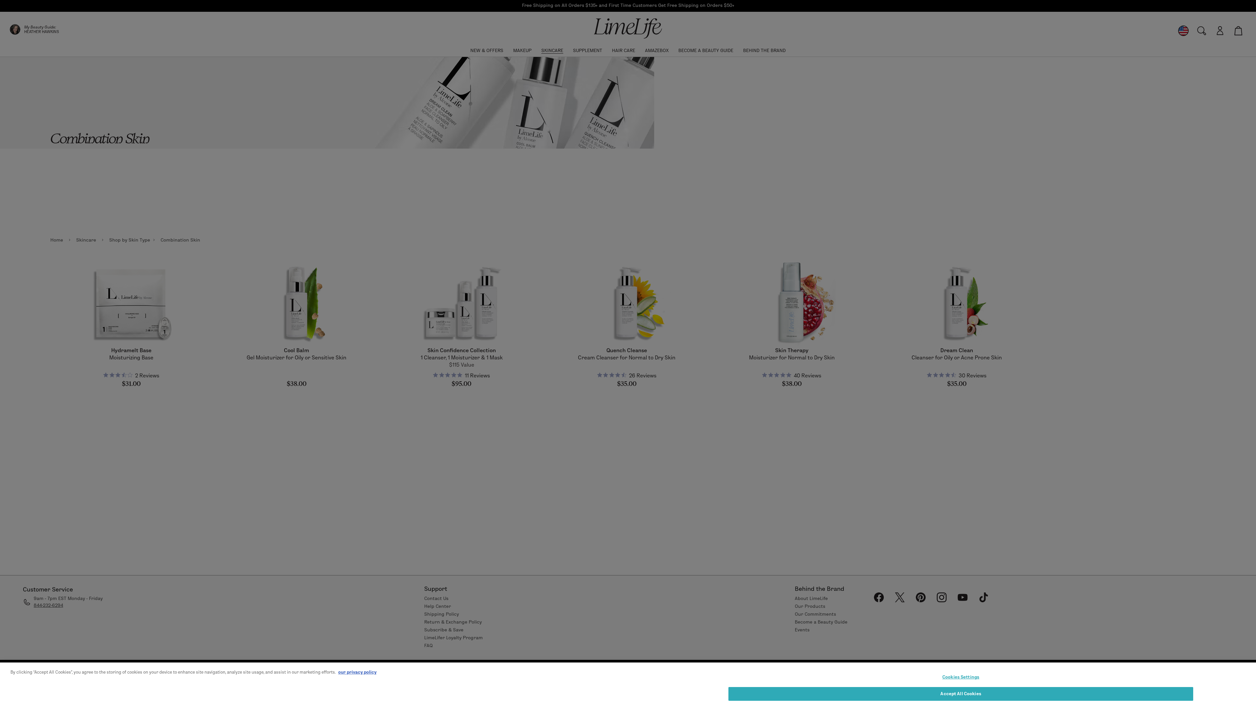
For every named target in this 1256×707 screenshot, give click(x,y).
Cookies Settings (960, 677)
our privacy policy (357, 672)
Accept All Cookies (960, 693)
